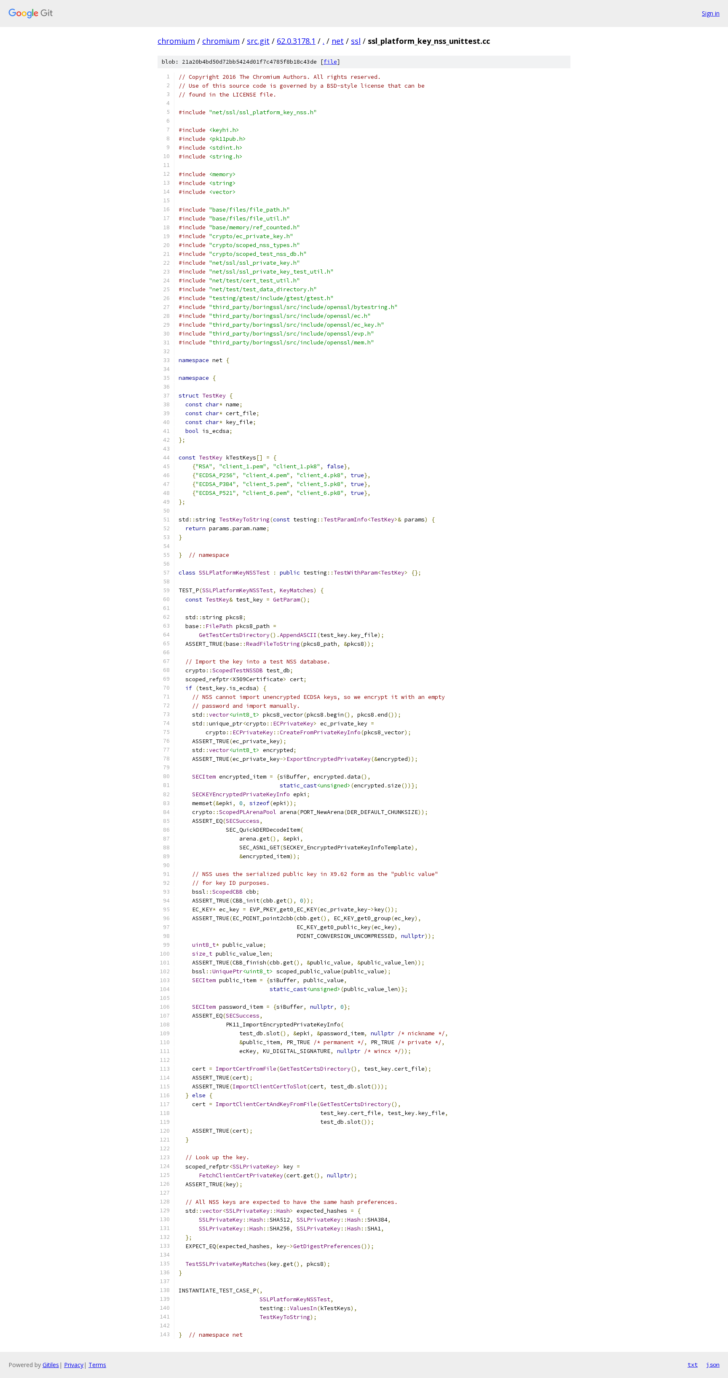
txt (693, 1364)
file (330, 61)
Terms (97, 1365)
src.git (258, 41)
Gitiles (51, 1365)
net (338, 41)
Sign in (711, 13)
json (713, 1364)
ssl (356, 41)
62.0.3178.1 (296, 41)
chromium (176, 41)
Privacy (73, 1365)
